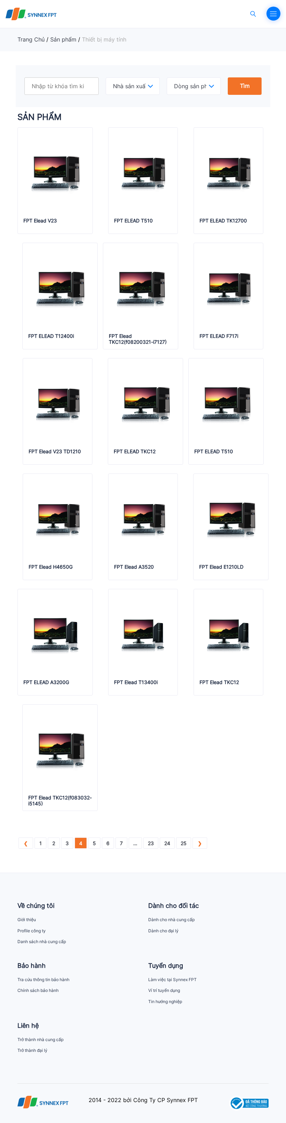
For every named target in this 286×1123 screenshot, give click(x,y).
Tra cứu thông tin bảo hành (43, 979)
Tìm (245, 85)
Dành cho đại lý (163, 930)
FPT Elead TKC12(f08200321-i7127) (138, 339)
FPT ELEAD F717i (219, 336)
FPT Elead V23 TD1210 (55, 451)
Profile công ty (31, 930)
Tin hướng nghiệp (165, 1001)
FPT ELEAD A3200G (46, 682)
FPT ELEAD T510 (133, 220)
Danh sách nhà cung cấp (41, 941)
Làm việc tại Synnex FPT (172, 979)
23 (151, 843)
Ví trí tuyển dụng (164, 990)
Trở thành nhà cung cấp (40, 1039)
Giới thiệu (26, 919)
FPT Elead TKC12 (219, 682)
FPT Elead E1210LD (221, 567)
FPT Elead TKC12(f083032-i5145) (60, 800)
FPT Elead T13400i (136, 682)
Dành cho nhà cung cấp (171, 919)
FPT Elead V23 (40, 220)
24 (167, 843)
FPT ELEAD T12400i (51, 336)
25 (184, 843)
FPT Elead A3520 (134, 567)
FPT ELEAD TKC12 (135, 451)
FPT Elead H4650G (51, 567)
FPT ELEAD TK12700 (223, 220)
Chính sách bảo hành (38, 990)
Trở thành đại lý (32, 1050)
